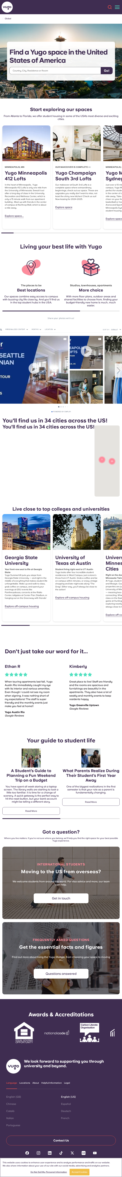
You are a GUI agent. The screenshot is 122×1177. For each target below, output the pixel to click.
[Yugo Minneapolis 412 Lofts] (26, 143)
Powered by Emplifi (62, 412)
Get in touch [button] (61, 898)
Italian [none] (10, 1118)
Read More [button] (31, 811)
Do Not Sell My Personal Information (48, 1172)
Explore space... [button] (14, 215)
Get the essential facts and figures (61, 947)
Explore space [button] (63, 207)
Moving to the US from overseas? (61, 871)
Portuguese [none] (13, 1125)
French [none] (65, 1118)
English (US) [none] (68, 1096)
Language (11, 1083)
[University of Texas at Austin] (77, 532)
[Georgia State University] (26, 532)
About (35, 1083)
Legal (67, 1083)
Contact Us (61, 1140)
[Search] (109, 7)
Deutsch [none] (66, 1111)
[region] (61, 1167)
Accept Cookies (79, 1172)
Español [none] (66, 1103)
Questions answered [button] (61, 974)
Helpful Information (51, 1083)
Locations (24, 1083)
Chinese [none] (11, 1103)
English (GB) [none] (13, 1096)
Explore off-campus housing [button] (22, 606)
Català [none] (10, 1111)
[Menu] (117, 7)
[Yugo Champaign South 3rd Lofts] (77, 143)
